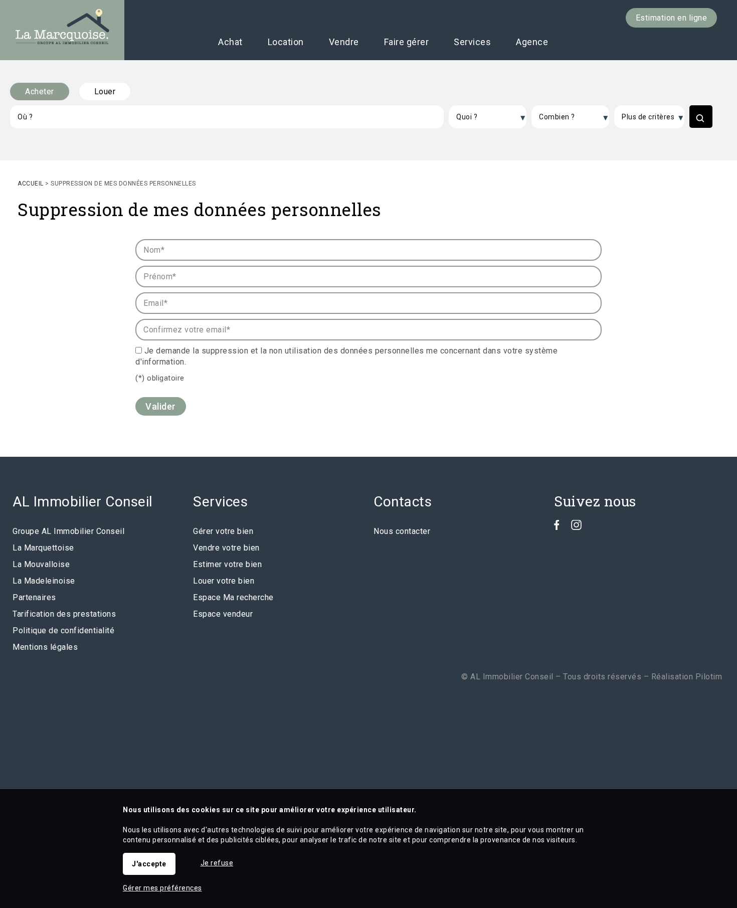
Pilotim (708, 676)
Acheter (39, 91)
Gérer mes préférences (162, 888)
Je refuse (217, 863)
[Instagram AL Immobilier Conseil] (576, 527)
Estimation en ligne (671, 18)
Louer (105, 91)
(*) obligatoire (160, 378)
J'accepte (149, 864)
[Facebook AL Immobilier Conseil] (557, 527)
